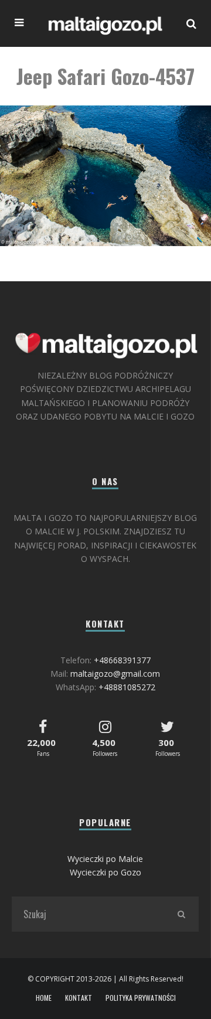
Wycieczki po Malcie (105, 858)
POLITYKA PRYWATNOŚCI (141, 997)
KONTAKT (78, 997)
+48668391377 (122, 660)
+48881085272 (126, 687)
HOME (44, 997)
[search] (181, 914)
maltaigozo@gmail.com (115, 673)
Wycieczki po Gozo (105, 872)
